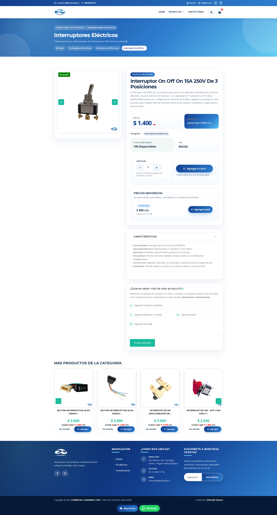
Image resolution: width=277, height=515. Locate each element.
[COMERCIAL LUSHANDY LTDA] (64, 452)
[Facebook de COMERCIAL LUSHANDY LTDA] (57, 473)
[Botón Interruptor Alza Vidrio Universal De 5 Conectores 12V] (73, 388)
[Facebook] (216, 3)
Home (162, 11)
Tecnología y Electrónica (80, 48)
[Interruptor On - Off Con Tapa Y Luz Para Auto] (160, 388)
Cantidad (141, 161)
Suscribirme (212, 477)
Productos (175, 11)
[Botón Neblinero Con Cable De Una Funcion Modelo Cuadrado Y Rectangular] (203, 388)
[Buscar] (211, 12)
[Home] (62, 12)
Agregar (84, 429)
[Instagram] (221, 3)
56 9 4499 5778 (156, 471)
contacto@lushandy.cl (159, 480)
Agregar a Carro (196, 168)
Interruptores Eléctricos (107, 48)
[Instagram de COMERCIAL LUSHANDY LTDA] (65, 473)
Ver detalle (64, 429)
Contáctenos (196, 11)
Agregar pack (202, 209)
